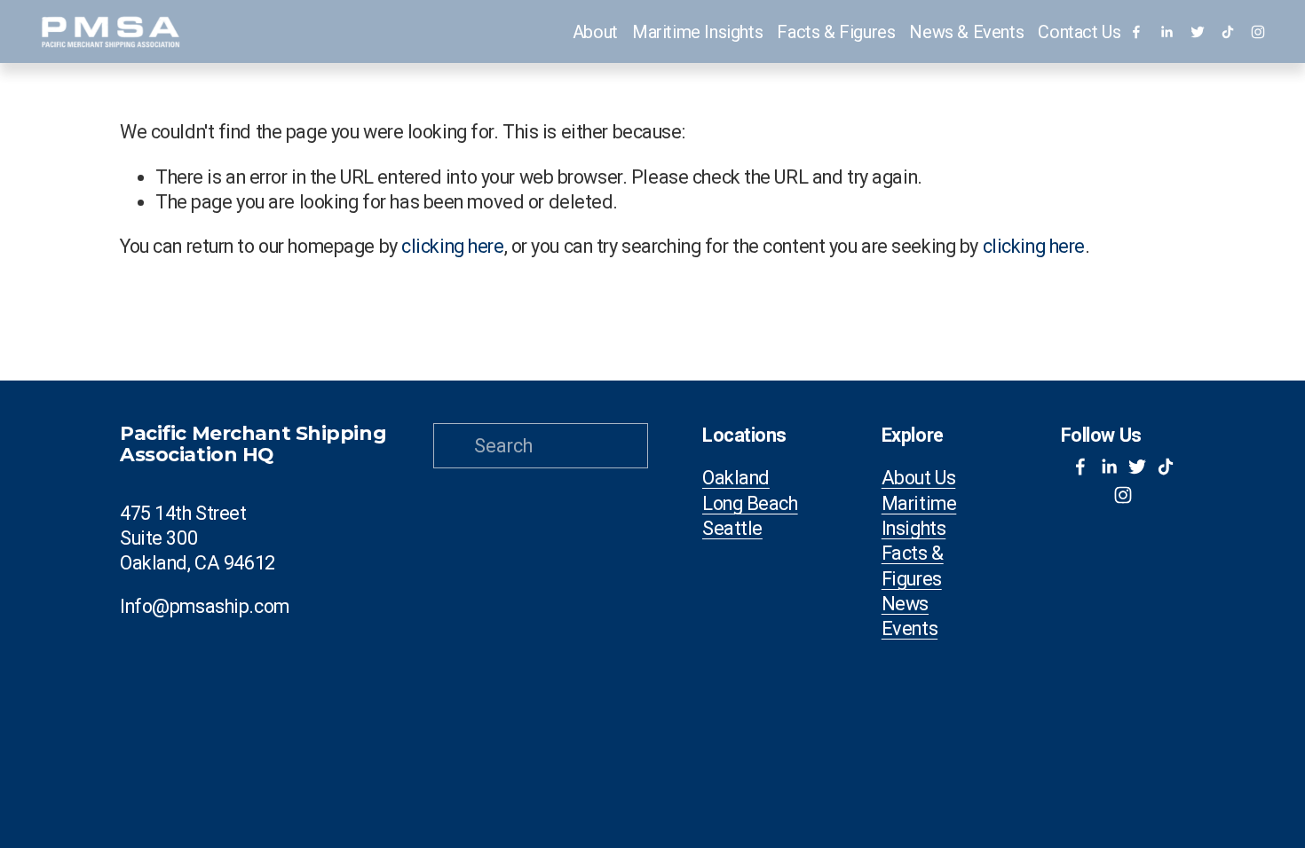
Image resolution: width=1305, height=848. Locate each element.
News (905, 604)
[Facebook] (1136, 32)
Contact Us (1079, 32)
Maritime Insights (697, 32)
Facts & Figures (913, 565)
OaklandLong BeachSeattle (750, 503)
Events (909, 628)
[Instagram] (1258, 32)
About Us (919, 478)
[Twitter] (1198, 32)
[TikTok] (1228, 32)
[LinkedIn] (1166, 32)
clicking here (452, 246)
